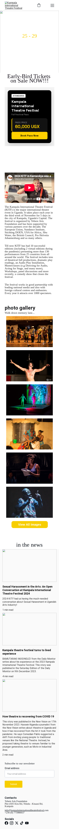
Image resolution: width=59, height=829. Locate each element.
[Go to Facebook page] (6, 823)
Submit (13, 784)
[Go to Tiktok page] (21, 823)
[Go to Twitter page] (16, 823)
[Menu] (52, 5)
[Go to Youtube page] (27, 823)
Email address (12, 768)
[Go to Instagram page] (11, 823)
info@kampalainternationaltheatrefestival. (24, 810)
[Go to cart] (39, 5)
